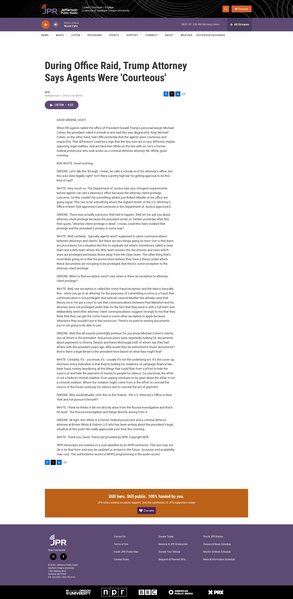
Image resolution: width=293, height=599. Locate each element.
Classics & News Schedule (217, 544)
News (45, 35)
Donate (243, 9)
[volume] (56, 24)
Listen (75, 35)
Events (114, 35)
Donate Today (166, 536)
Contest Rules (121, 559)
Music (60, 35)
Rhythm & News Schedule (217, 552)
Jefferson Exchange (210, 35)
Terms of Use (121, 544)
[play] (45, 25)
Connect (151, 35)
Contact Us (120, 536)
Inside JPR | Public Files (126, 552)
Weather (186, 35)
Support (132, 35)
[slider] (61, 24)
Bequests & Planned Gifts (172, 559)
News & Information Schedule (219, 559)
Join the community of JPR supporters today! (169, 502)
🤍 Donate (146, 510)
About (169, 35)
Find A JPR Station (213, 536)
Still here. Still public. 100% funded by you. (146, 496)
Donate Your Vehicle (169, 552)
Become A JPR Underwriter (173, 544)
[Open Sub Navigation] (51, 35)
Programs (94, 35)
